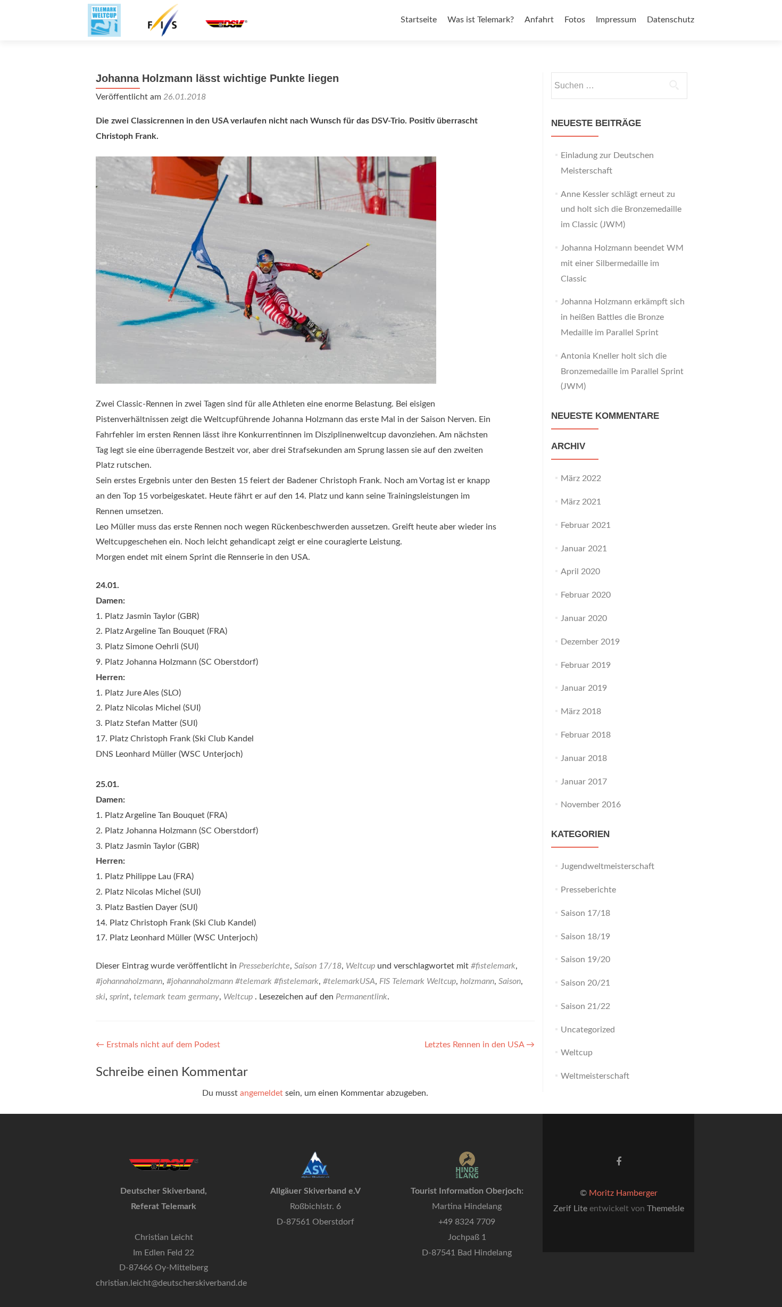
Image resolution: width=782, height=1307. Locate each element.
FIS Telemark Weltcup (417, 981)
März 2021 (581, 502)
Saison (509, 981)
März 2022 (581, 478)
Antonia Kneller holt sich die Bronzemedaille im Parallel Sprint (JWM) (622, 371)
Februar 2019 (586, 665)
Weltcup (360, 966)
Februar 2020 (586, 595)
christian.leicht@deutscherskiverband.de (171, 1283)
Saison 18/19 (585, 936)
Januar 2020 (584, 618)
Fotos (574, 19)
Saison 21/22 (585, 1006)
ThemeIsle (665, 1208)
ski (100, 996)
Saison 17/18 (318, 966)
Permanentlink (361, 996)
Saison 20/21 (585, 983)
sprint (119, 996)
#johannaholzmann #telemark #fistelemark (243, 981)
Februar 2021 (586, 525)
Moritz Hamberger (623, 1193)
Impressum (616, 19)
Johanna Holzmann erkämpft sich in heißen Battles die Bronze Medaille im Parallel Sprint (623, 317)
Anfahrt (539, 19)
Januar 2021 (584, 548)
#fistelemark (493, 966)
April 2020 (580, 571)
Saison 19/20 (585, 959)
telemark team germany (176, 996)
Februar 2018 (586, 735)
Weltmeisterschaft (595, 1076)
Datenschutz (670, 19)
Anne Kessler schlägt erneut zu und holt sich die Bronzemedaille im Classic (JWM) (621, 209)
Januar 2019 (584, 688)
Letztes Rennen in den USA (480, 1044)
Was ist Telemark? (480, 19)
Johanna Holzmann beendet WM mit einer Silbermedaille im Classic (622, 263)
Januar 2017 (584, 781)
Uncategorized (588, 1029)
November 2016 (591, 804)
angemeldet (261, 1093)
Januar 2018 (584, 758)
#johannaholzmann (129, 981)
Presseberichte (264, 966)
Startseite (419, 19)
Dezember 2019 (590, 642)
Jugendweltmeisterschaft (607, 866)
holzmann (477, 981)
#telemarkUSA (349, 981)
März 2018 (581, 711)
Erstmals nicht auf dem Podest (158, 1044)
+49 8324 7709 (466, 1222)
